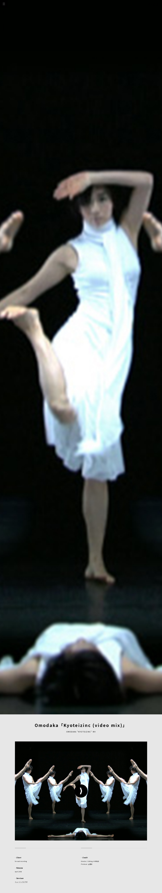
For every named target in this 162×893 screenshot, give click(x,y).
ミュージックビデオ (21, 882)
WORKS (4, 27)
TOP (4, 12)
